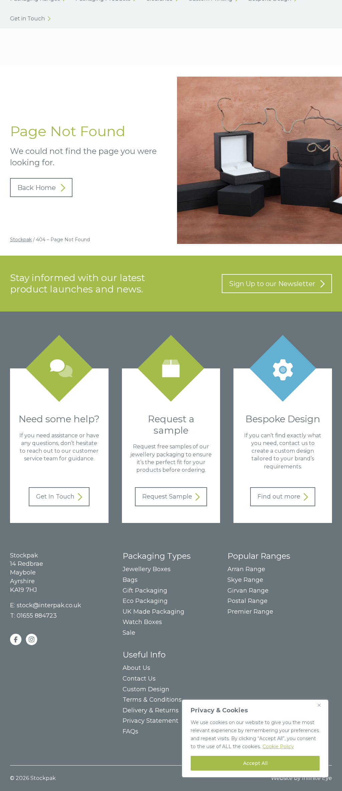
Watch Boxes (142, 622)
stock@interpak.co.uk (49, 605)
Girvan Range (248, 590)
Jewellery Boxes (147, 569)
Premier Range (250, 611)
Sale (129, 632)
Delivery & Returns (151, 710)
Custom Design (146, 689)
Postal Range (247, 601)
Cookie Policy (278, 746)
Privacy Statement (150, 720)
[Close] (322, 705)
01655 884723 (37, 615)
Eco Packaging (145, 601)
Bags (130, 580)
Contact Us (139, 678)
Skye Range (245, 580)
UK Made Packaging (153, 611)
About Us (136, 668)
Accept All (255, 763)
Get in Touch (30, 18)
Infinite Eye (317, 778)
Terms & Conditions (152, 699)
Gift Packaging (145, 590)
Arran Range (246, 569)
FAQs (130, 731)
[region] (255, 738)
